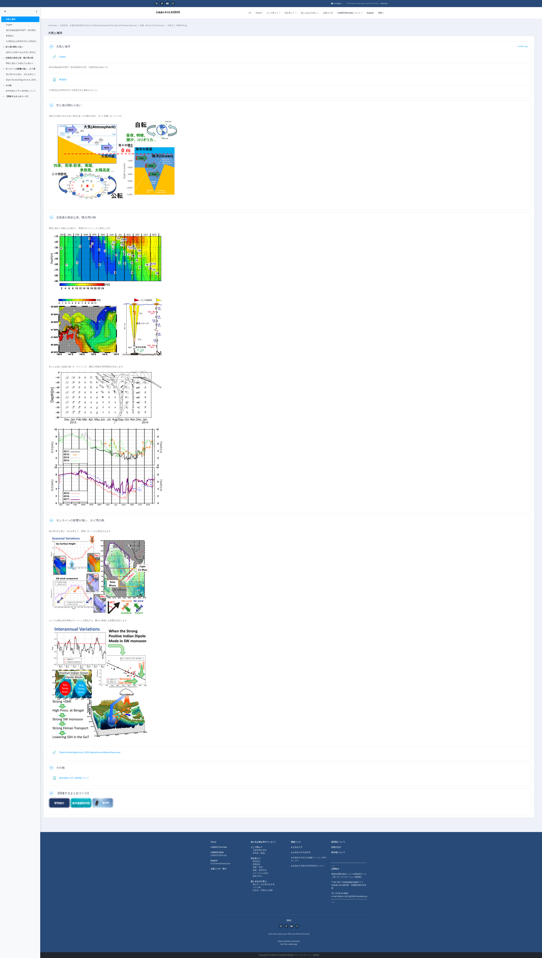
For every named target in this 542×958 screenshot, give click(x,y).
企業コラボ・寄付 (218, 869)
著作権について (338, 852)
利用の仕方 (336, 847)
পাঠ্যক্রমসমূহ (52, 25)
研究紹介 (257, 861)
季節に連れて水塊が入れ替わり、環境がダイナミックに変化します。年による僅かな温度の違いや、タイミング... (22, 63)
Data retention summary (289, 941)
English (9, 25)
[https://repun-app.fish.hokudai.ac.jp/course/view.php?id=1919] (102, 803)
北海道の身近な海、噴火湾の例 (19, 58)
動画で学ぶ (258, 876)
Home (213, 842)
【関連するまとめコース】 (17, 96)
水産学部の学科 (260, 850)
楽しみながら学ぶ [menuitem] (309, 13)
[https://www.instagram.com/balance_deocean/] (173, 3)
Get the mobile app (288, 944)
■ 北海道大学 (296, 847)
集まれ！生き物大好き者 (264, 884)
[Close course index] (5, 11)
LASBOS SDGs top (219, 855)
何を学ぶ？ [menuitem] (290, 13)
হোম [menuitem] (249, 13)
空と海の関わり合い (14, 47)
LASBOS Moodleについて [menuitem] (348, 13)
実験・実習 (258, 867)
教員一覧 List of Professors (152, 25)
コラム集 (257, 887)
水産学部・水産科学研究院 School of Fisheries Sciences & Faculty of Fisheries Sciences (98, 25)
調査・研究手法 (260, 870)
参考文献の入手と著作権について (21, 91)
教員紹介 (10, 36)
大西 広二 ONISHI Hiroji (177, 25)
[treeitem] (20, 30)
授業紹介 (257, 864)
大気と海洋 (10, 19)
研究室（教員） (260, 853)
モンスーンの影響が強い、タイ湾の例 (22, 69)
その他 (8, 85)
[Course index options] (36, 11)
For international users (220, 863)
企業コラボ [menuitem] (328, 13)
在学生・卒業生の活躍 (263, 890)
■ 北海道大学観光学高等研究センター (307, 866)
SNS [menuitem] (380, 13)
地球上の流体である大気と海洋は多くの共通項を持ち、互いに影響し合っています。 (22, 52)
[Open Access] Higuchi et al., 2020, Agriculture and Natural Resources (22, 80)
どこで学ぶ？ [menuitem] (272, 13)
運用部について (338, 842)
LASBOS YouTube (219, 847)
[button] (336, 3)
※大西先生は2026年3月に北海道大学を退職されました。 (22, 41)
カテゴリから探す (261, 873)
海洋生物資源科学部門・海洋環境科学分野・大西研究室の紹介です (22, 30)
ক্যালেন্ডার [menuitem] (259, 13)
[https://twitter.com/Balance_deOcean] (157, 3)
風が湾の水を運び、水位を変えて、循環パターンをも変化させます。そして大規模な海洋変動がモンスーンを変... (22, 74)
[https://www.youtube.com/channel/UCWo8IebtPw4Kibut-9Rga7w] (167, 3)
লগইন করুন (383, 3)
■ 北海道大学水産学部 (300, 852)
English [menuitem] (370, 13)
